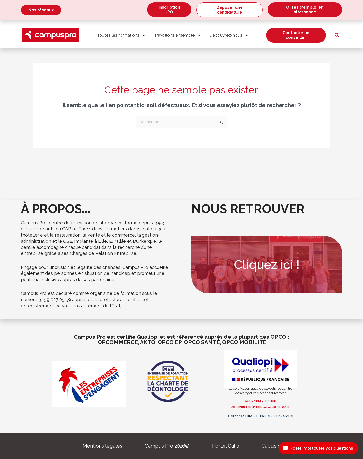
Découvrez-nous (225, 35)
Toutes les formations (118, 35)
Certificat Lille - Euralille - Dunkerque (260, 416)
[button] (337, 35)
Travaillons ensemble (174, 35)
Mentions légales (102, 446)
